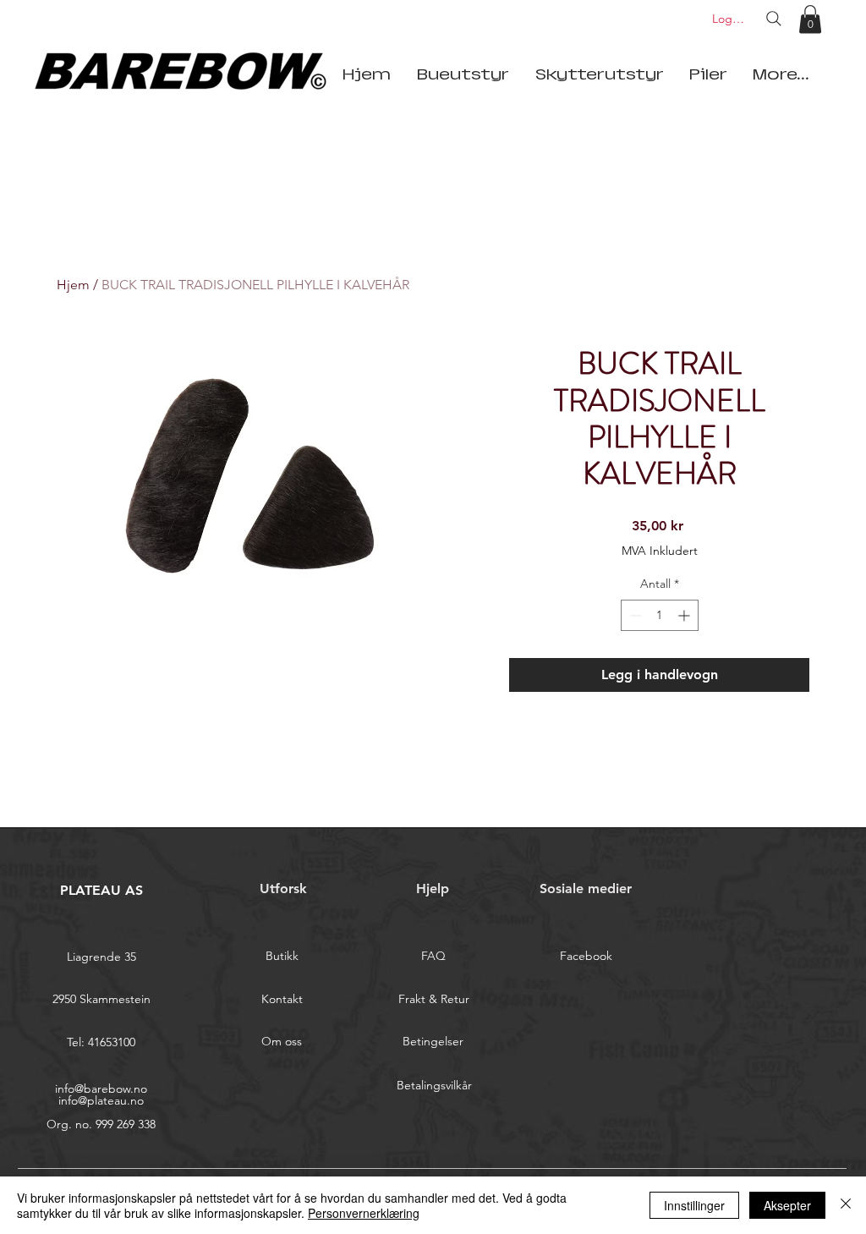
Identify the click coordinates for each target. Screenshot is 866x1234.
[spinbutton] (659, 615)
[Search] (774, 18)
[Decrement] (633, 615)
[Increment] (685, 615)
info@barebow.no (101, 1088)
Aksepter (787, 1205)
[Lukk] (846, 1205)
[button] (810, 19)
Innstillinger (694, 1205)
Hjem (73, 285)
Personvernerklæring (363, 1212)
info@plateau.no (101, 1100)
